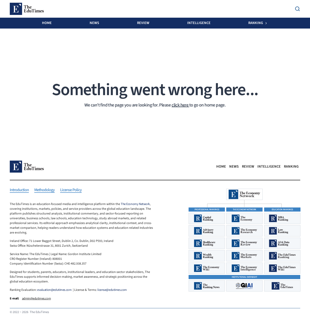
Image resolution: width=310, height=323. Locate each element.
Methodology (44, 190)
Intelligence (199, 22)
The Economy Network (135, 204)
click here (180, 105)
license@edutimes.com (112, 290)
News (94, 22)
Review (143, 22)
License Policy (71, 190)
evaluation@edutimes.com (54, 290)
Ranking (255, 22)
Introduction (19, 190)
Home (47, 22)
